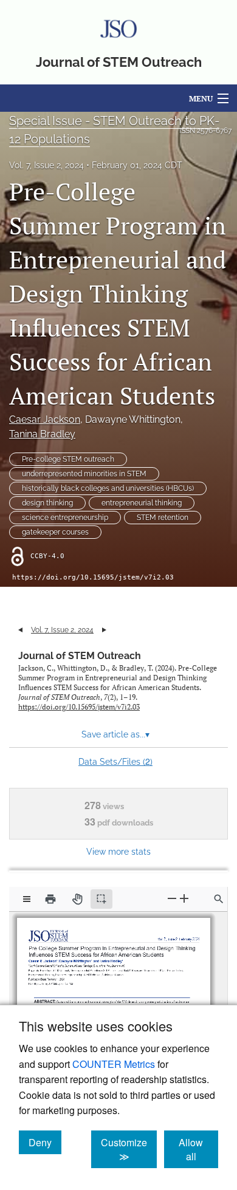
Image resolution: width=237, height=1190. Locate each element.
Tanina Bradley (42, 434)
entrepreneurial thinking (141, 503)
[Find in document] (219, 899)
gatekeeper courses (55, 532)
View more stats (118, 851)
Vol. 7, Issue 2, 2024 (46, 165)
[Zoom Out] (172, 898)
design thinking (47, 503)
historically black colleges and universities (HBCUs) (108, 488)
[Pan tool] (77, 899)
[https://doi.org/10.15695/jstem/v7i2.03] (56, 978)
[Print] (50, 899)
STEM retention (162, 517)
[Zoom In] (184, 898)
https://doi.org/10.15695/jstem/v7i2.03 (93, 577)
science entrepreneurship (65, 517)
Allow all (198, 1149)
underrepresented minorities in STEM (84, 474)
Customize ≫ (129, 1149)
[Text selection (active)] (101, 899)
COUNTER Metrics (113, 1064)
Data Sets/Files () (115, 761)
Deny (45, 1142)
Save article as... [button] (115, 734)
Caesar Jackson (44, 419)
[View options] (26, 899)
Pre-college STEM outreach (68, 459)
